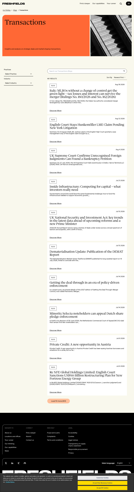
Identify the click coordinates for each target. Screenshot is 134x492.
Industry (7, 79)
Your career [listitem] (9, 440)
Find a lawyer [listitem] (31, 433)
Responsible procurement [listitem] (78, 449)
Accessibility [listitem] (72, 433)
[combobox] (18, 74)
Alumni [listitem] (28, 436)
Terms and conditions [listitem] (55, 440)
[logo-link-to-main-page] (13, 4)
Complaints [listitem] (51, 436)
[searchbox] (87, 71)
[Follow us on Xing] (18, 463)
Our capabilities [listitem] (10, 447)
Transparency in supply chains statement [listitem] (76, 445)
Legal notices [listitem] (73, 440)
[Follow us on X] (6, 463)
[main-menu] (129, 3)
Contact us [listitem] (30, 440)
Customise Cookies (102, 478)
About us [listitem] (8, 433)
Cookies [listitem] (71, 436)
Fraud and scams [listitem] (53, 433)
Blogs (15, 10)
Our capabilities (98, 3)
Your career (111, 3)
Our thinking (6, 10)
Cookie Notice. (10, 482)
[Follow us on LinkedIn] (12, 463)
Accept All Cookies (102, 488)
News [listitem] (7, 451)
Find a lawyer (85, 3)
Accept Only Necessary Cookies (102, 483)
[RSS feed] (25, 463)
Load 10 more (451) (58, 401)
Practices (7, 69)
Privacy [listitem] (71, 453)
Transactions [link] (23, 10)
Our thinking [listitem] (9, 444)
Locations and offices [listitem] (13, 436)
